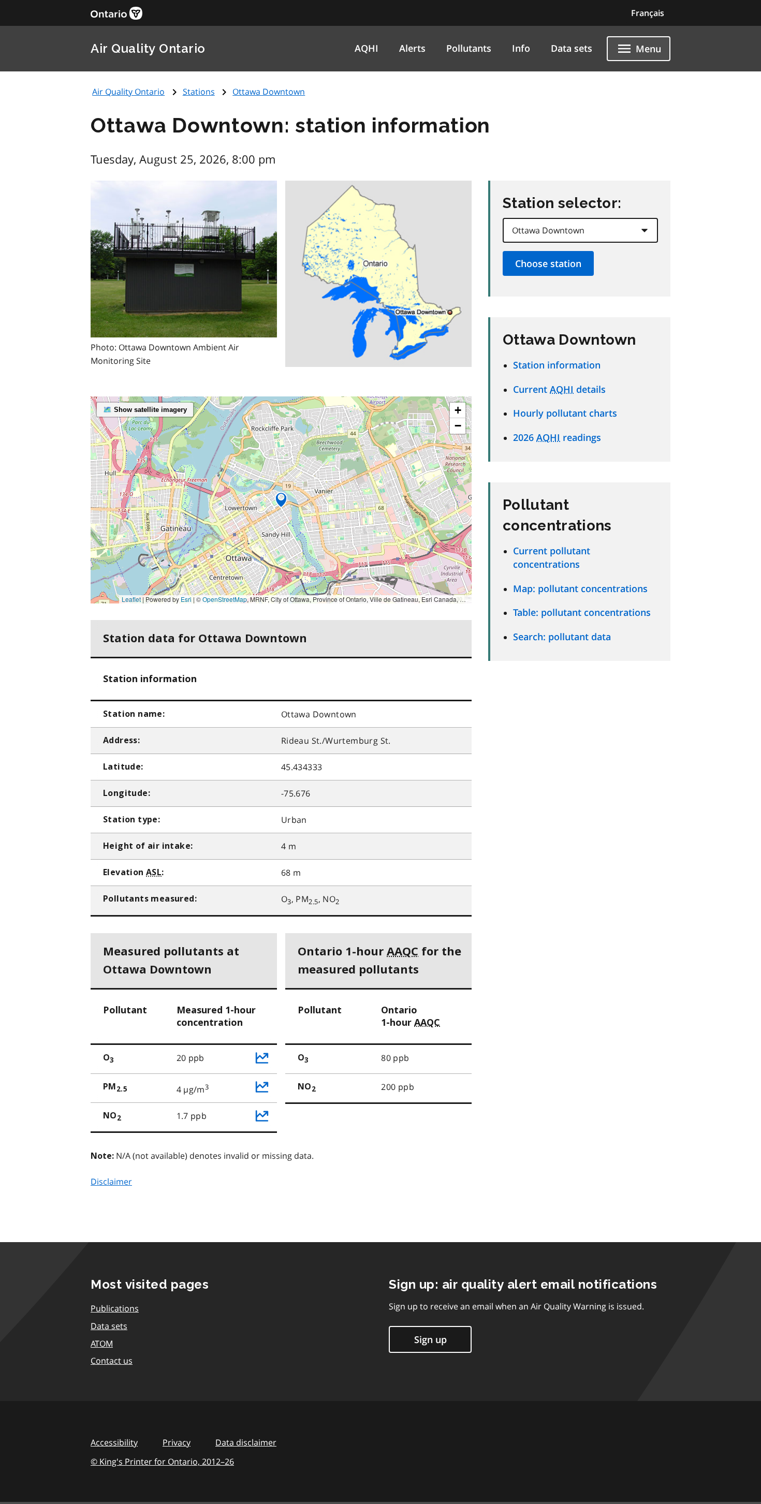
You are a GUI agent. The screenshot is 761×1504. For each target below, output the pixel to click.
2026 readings (557, 437)
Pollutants (468, 48)
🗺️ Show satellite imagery (145, 410)
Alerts (412, 48)
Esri (186, 599)
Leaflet (131, 599)
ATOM (102, 1343)
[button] (281, 500)
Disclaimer (111, 1181)
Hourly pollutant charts (565, 413)
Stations (199, 91)
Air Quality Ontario (148, 48)
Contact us (112, 1360)
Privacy (177, 1442)
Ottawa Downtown (268, 91)
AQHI (366, 48)
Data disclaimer (245, 1442)
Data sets (571, 48)
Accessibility (114, 1442)
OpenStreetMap (224, 599)
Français (647, 13)
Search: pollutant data (562, 636)
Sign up (430, 1339)
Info (521, 48)
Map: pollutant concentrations (580, 588)
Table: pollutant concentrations (582, 612)
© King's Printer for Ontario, (162, 1461)
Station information (557, 365)
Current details (559, 389)
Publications (115, 1308)
